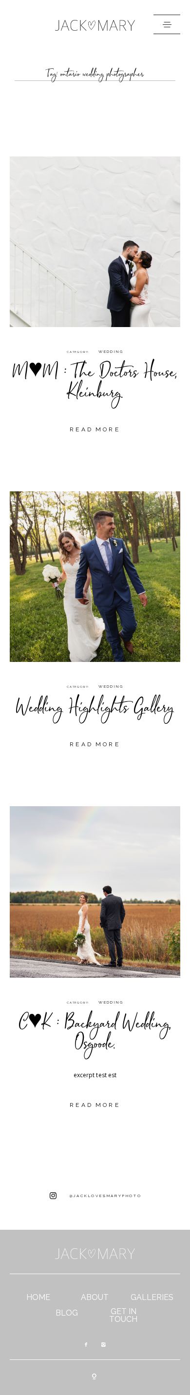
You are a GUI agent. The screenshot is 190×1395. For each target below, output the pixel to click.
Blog (67, 1313)
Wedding (110, 351)
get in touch (123, 1315)
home (38, 1297)
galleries (152, 1297)
